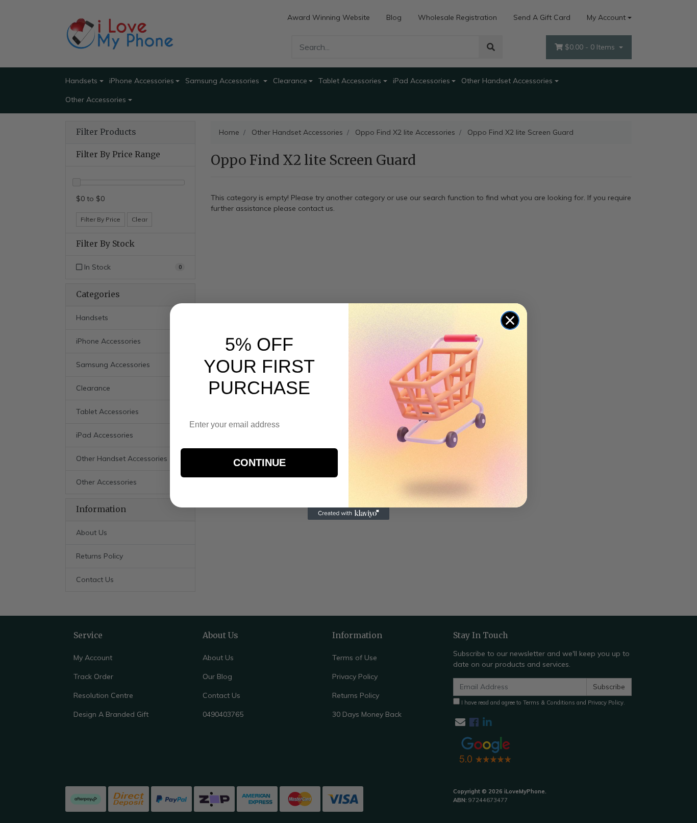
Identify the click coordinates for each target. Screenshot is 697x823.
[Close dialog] (510, 320)
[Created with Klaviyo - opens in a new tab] (348, 513)
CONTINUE (259, 462)
